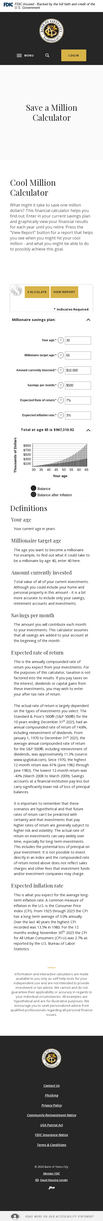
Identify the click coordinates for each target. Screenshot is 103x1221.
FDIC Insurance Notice (51, 1134)
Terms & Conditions (51, 1144)
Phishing (51, 1095)
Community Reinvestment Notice (51, 1115)
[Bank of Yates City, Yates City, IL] (51, 30)
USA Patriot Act (51, 1125)
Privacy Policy (52, 1105)
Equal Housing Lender (54, 1180)
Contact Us (52, 1085)
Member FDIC (51, 1173)
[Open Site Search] (47, 55)
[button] (51, 319)
